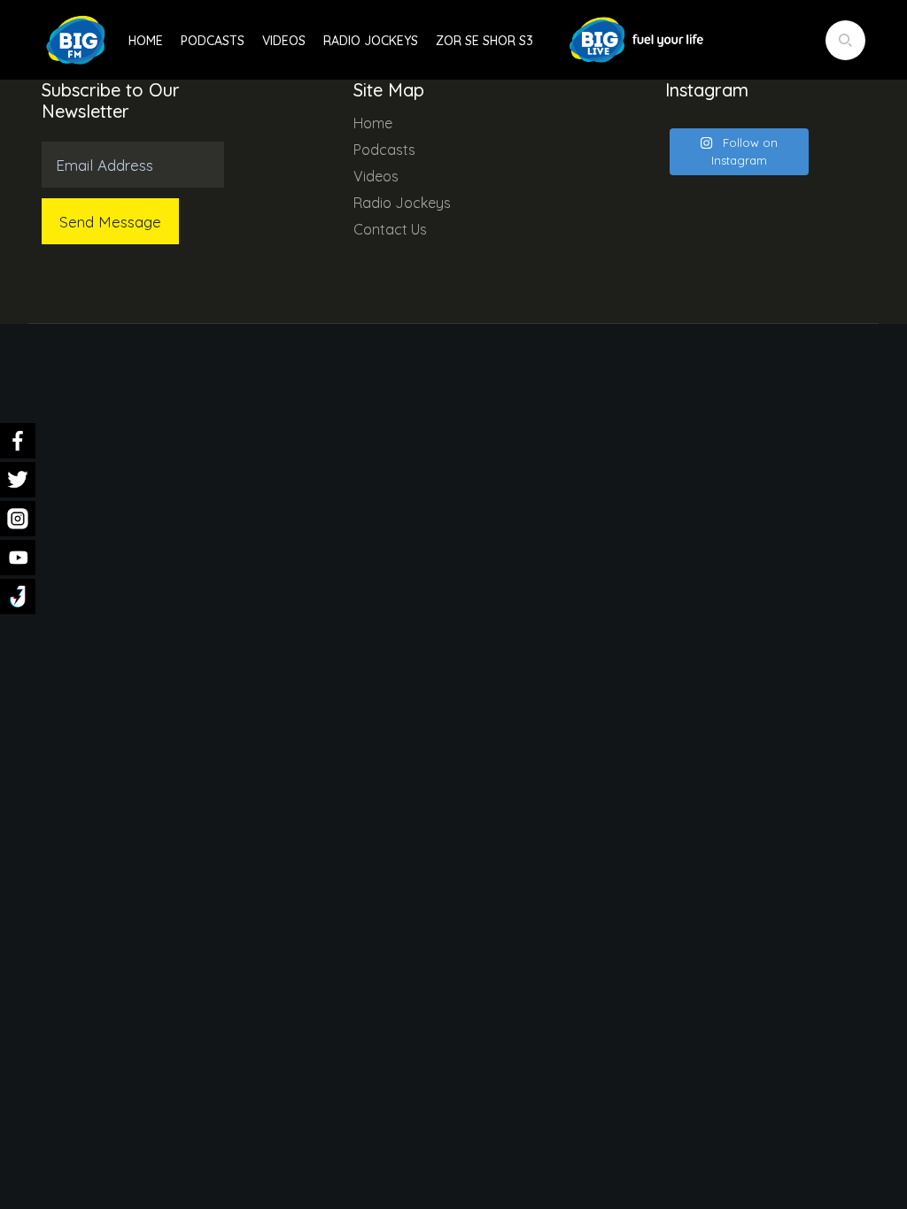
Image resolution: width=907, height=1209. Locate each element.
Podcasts (212, 41)
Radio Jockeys (370, 41)
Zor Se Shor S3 (484, 41)
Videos (284, 41)
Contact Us (390, 229)
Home (145, 41)
